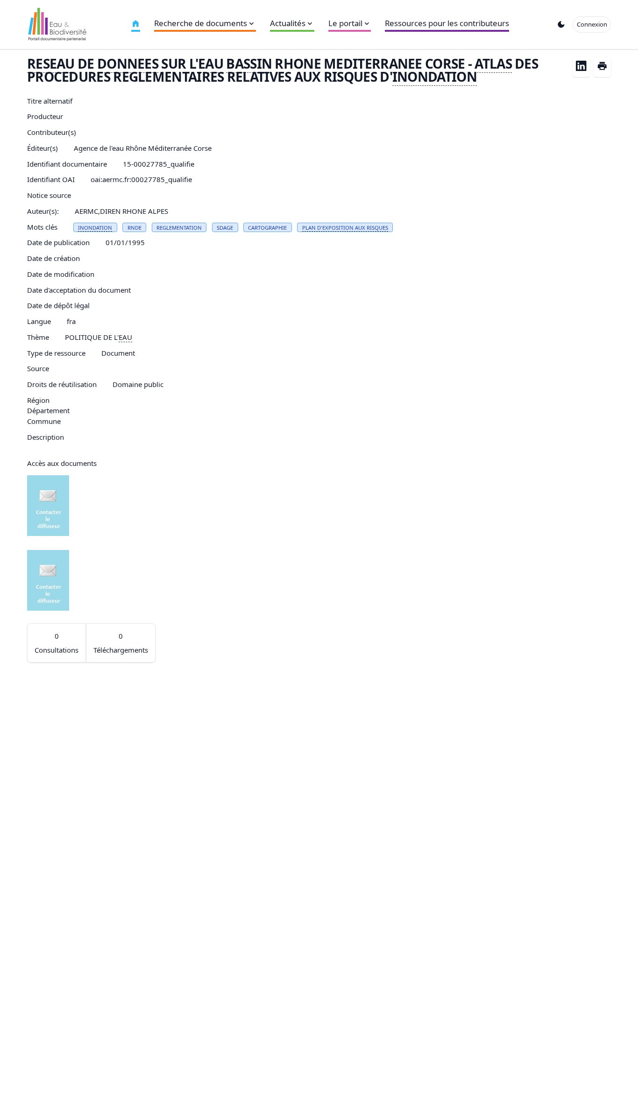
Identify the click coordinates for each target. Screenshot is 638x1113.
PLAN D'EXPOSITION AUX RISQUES (345, 227)
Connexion (592, 24)
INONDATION (434, 76)
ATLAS (493, 63)
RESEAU (51, 63)
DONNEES (127, 63)
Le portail (345, 23)
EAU (210, 63)
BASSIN (249, 63)
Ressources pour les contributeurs (447, 23)
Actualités (287, 23)
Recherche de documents (200, 23)
